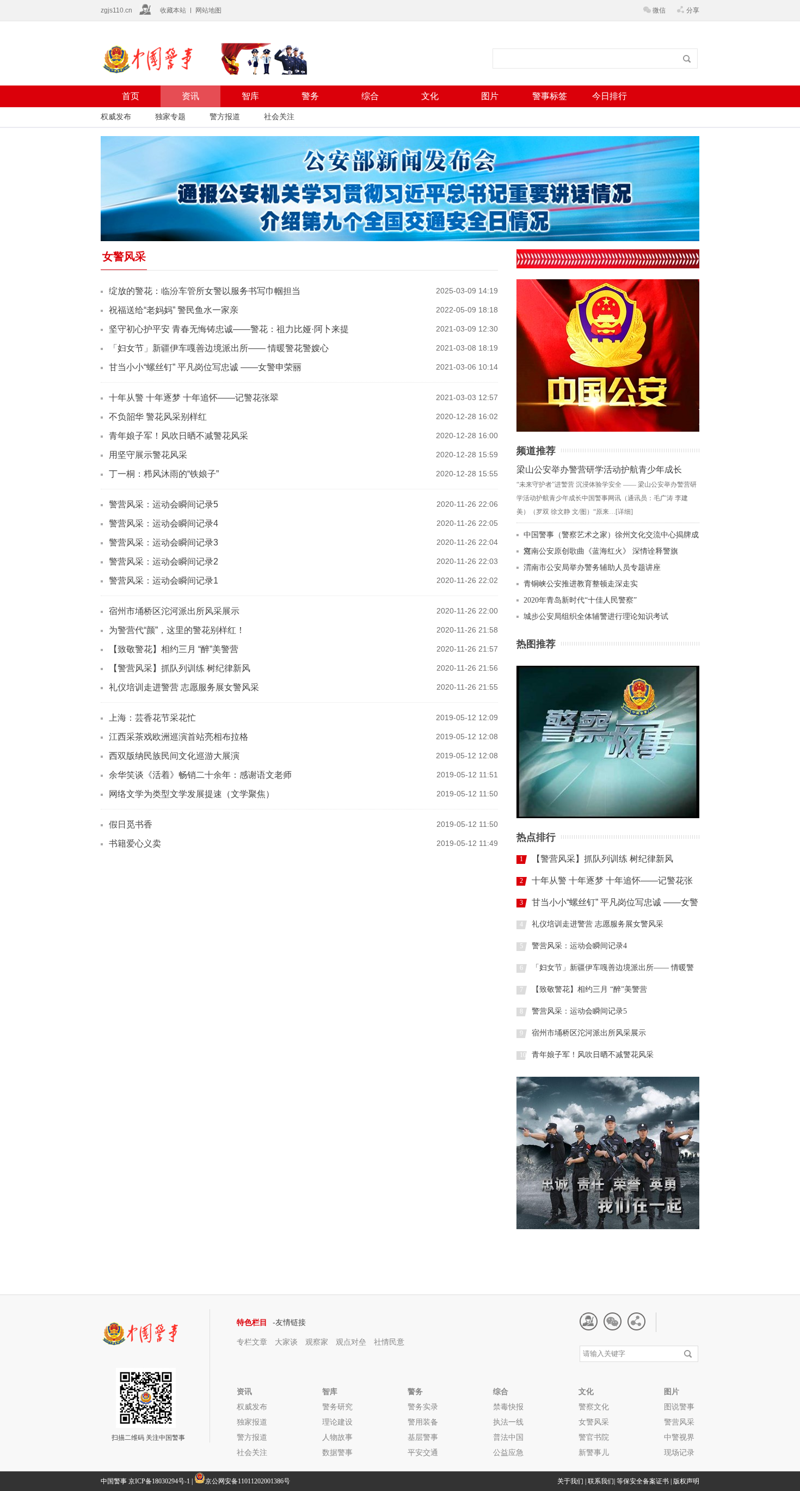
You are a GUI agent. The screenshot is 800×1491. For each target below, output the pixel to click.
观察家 (316, 1341)
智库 (250, 96)
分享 (692, 10)
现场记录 (679, 1452)
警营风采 (679, 1422)
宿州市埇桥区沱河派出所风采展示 (174, 611)
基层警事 (423, 1437)
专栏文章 (252, 1341)
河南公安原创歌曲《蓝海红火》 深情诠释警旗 (601, 551)
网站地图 (208, 10)
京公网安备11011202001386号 (247, 1481)
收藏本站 (173, 10)
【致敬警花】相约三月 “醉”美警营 (173, 649)
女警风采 (594, 1422)
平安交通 (423, 1452)
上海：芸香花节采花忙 (152, 717)
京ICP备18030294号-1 (159, 1481)
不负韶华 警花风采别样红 (158, 416)
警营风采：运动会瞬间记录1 (163, 580)
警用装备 (423, 1422)
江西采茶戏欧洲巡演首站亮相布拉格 (178, 736)
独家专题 (170, 116)
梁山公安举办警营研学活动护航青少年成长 (599, 469)
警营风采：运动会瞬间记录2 (163, 561)
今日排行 (609, 96)
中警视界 (679, 1437)
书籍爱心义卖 (135, 843)
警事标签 (549, 96)
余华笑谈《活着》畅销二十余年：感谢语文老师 (200, 775)
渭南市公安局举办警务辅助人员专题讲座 (592, 567)
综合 (370, 96)
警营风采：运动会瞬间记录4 (163, 523)
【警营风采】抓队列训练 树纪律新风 (179, 668)
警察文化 (594, 1406)
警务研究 (337, 1406)
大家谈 (286, 1341)
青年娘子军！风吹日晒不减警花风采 (178, 435)
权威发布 (116, 116)
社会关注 (279, 116)
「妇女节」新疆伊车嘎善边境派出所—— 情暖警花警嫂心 (219, 348)
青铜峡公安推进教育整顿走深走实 (581, 584)
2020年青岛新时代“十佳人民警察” (580, 600)
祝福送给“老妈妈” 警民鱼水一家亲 (173, 310)
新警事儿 (594, 1452)
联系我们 (601, 1481)
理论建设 (337, 1422)
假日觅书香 (130, 824)
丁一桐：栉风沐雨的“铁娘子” (164, 473)
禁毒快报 (508, 1406)
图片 (490, 96)
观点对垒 (352, 1341)
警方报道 (225, 116)
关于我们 (570, 1481)
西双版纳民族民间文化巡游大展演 (174, 755)
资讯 (190, 96)
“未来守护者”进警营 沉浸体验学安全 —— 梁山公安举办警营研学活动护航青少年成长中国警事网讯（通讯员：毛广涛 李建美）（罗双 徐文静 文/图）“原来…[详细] (606, 498)
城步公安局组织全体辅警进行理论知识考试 (596, 616)
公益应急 (508, 1452)
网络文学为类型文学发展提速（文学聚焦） (191, 794)
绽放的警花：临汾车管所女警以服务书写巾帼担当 (204, 291)
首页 (130, 96)
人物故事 (337, 1437)
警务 (310, 96)
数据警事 (337, 1452)
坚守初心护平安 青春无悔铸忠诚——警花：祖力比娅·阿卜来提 (229, 329)
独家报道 (252, 1422)
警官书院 (594, 1437)
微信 (659, 10)
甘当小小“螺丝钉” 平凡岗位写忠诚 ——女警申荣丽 (205, 367)
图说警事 (679, 1406)
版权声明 (686, 1481)
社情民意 (389, 1341)
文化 (430, 96)
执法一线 (508, 1422)
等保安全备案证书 (643, 1481)
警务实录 (423, 1406)
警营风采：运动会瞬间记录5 (163, 504)
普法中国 (508, 1437)
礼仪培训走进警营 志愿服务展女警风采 (184, 687)
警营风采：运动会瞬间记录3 (163, 542)
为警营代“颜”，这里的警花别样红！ (177, 630)
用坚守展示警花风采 (148, 454)
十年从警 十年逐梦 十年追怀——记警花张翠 (194, 397)
